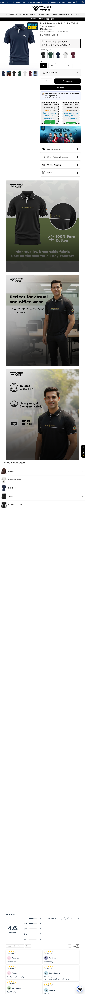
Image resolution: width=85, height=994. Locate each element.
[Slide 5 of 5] (30, 73)
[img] (11, 951)
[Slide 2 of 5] (14, 73)
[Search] (69, 8)
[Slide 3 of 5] (19, 73)
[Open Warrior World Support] (80, 989)
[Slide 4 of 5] (25, 73)
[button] (32, 918)
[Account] (74, 8)
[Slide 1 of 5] (3, 73)
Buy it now (60, 88)
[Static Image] (9, 73)
